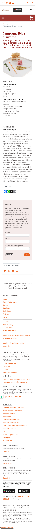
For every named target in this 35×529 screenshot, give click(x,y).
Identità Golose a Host (11, 423)
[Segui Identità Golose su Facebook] (3, 2)
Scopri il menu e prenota (12, 397)
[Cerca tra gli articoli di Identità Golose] (28, 2)
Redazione (7, 311)
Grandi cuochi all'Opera (11, 420)
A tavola (8, 232)
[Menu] (3, 18)
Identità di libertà (9, 429)
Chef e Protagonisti (10, 302)
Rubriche (6, 308)
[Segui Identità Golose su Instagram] (6, 2)
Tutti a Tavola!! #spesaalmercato (15, 426)
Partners (6, 314)
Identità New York (9, 417)
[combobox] (17, 248)
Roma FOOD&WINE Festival (13, 411)
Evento (7, 238)
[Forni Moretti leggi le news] (17, 10)
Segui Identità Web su (11, 265)
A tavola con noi (8, 440)
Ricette (11, 24)
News (5, 317)
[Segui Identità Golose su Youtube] (13, 2)
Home (5, 24)
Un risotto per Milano (10, 435)
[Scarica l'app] (9, 491)
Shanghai (6, 437)
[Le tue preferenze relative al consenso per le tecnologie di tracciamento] (1, 396)
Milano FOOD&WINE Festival (13, 408)
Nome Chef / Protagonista (14, 246)
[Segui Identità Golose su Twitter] (10, 2)
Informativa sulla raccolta (7, 527)
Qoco (4, 432)
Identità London (9, 414)
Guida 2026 (7, 452)
